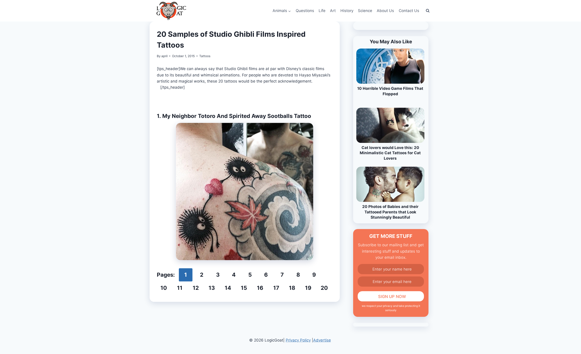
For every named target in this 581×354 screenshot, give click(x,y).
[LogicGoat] (171, 11)
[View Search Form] (427, 11)
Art (333, 10)
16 (260, 288)
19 (308, 288)
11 (179, 288)
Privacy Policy (298, 340)
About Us (385, 10)
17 (276, 288)
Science (365, 10)
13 (212, 288)
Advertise (322, 340)
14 (228, 288)
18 (292, 288)
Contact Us (409, 10)
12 (196, 288)
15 (244, 288)
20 (324, 288)
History (346, 10)
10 (163, 288)
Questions (305, 10)
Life (322, 10)
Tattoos (204, 56)
